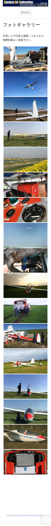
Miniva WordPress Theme (31, 515)
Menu (26, 12)
